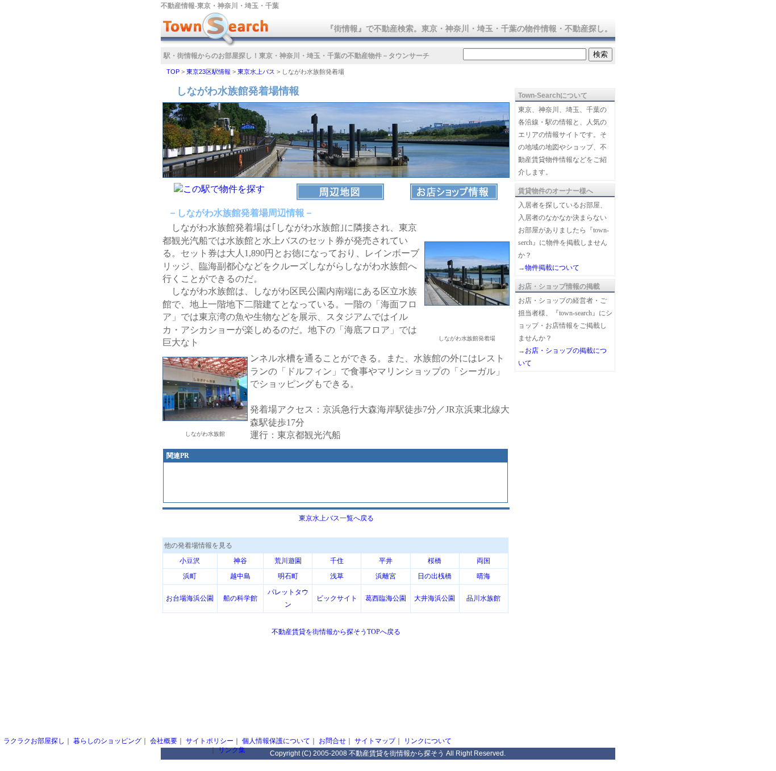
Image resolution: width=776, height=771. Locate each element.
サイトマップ (374, 741)
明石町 (288, 576)
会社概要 (163, 741)
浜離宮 (386, 576)
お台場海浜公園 (190, 598)
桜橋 (434, 561)
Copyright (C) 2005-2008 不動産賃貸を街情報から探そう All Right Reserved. (388, 753)
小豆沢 (190, 561)
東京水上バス (256, 71)
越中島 (240, 576)
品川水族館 (483, 598)
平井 (386, 561)
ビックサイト (336, 598)
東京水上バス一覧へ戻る (336, 518)
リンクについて (428, 741)
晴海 (483, 576)
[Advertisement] (336, 483)
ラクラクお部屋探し (34, 741)
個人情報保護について (276, 741)
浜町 (190, 576)
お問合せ (332, 741)
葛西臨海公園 (385, 598)
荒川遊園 (288, 561)
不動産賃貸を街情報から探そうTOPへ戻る (336, 632)
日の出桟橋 (435, 576)
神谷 (240, 561)
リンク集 (231, 750)
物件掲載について (552, 268)
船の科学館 (240, 598)
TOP (173, 71)
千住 (337, 561)
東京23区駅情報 (208, 71)
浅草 (337, 576)
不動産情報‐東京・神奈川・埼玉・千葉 (220, 6)
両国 (483, 561)
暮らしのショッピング (107, 741)
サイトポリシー (209, 741)
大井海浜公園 (434, 598)
